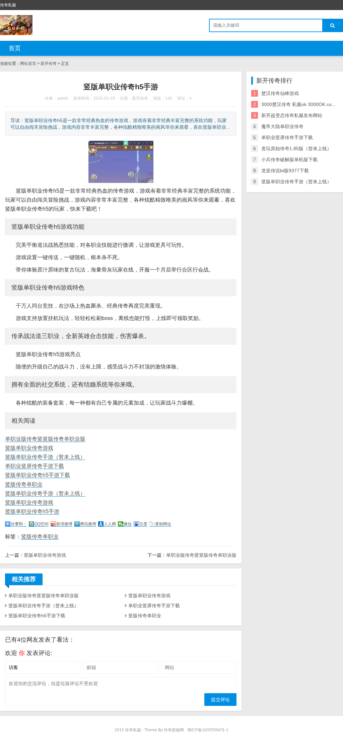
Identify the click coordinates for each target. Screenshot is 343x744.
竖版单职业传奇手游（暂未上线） (45, 457)
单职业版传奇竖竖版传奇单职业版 (45, 439)
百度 (143, 524)
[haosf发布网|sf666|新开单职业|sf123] (16, 25)
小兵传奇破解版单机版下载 (289, 159)
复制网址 (163, 524)
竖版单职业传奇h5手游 (32, 511)
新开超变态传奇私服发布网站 (291, 115)
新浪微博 (64, 524)
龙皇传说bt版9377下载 (285, 170)
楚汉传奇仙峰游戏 (280, 93)
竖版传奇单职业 (24, 484)
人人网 (110, 524)
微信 (128, 524)
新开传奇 (49, 63)
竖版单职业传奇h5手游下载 (37, 475)
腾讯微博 (88, 524)
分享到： (19, 524)
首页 (15, 48)
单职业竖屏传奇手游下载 (34, 466)
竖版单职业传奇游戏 (29, 448)
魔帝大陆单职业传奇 (282, 126)
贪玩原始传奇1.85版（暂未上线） (296, 148)
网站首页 (28, 63)
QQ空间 (42, 524)
